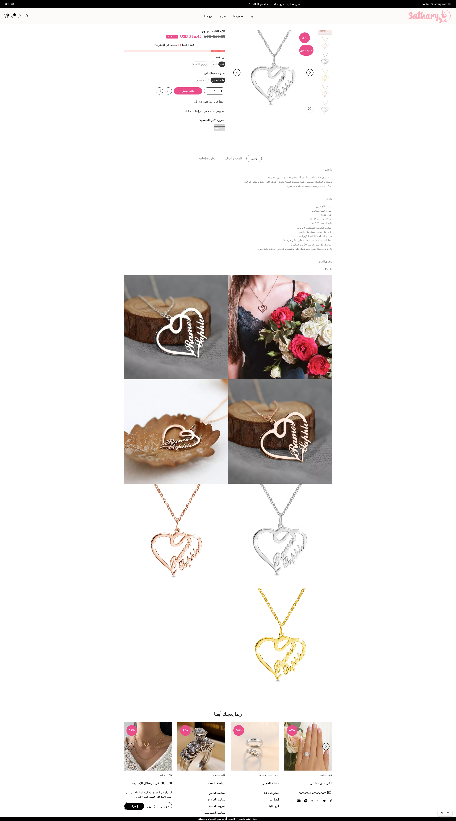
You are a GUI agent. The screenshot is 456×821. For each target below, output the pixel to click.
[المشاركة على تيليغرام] (305, 801)
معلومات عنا (271, 792)
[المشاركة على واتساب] (292, 801)
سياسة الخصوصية (214, 812)
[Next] (236, 72)
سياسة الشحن (217, 792)
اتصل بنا (223, 16)
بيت (251, 16)
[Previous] (310, 72)
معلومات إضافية (207, 158)
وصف (254, 158)
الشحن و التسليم (233, 158)
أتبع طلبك (208, 16)
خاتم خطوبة (326, 774)
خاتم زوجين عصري (269, 774)
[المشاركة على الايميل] (298, 801)
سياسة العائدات (216, 799)
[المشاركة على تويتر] (324, 801)
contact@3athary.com (434, 4)
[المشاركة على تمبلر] (312, 801)
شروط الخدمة (217, 806)
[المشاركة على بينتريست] (318, 801)
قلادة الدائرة (165, 774)
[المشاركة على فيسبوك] (330, 801)
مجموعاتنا (238, 16)
